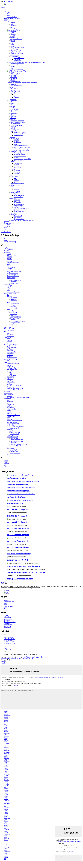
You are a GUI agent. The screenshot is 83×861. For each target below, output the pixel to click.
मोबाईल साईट (44, 657)
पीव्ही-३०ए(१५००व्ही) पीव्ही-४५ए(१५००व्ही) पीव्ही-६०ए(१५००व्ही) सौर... (26, 573)
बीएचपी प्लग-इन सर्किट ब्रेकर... (15, 503)
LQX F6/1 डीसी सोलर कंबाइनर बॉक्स (18, 516)
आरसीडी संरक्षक (14, 658)
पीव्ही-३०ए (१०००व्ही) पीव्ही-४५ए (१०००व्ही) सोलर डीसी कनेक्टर (24, 566)
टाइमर (8, 658)
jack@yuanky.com (8, 1)
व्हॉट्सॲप (3, 663)
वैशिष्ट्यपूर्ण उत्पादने (30, 657)
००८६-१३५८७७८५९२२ (9, 642)
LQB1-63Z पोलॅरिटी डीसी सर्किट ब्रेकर (18, 547)
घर (4, 239)
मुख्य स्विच (30, 658)
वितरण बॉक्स (4, 658)
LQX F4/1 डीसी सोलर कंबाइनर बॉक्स (18, 510)
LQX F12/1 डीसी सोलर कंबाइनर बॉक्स (18, 528)
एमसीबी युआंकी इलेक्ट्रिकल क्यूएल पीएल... (18, 491)
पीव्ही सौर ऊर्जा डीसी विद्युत (10, 241)
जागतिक (24, 657)
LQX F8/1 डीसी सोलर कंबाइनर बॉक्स (18, 522)
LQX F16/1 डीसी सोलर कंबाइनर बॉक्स (18, 541)
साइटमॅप (38, 657)
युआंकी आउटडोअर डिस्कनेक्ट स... (16, 497)
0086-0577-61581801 (9, 639)
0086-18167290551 (9, 640)
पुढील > (6, 582)
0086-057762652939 (9, 643)
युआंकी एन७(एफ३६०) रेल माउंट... (16, 478)
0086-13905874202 (9, 637)
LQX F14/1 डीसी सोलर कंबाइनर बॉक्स (18, 535)
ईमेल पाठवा (3, 661)
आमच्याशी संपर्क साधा (6, 232)
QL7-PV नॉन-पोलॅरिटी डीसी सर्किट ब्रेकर (18, 554)
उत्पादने (5, 240)
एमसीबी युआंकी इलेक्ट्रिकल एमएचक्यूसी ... (18, 484)
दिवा (20, 658)
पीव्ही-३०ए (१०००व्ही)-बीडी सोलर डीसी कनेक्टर (20, 579)
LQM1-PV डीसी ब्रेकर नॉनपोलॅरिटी (17, 560)
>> (8, 582)
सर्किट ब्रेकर (25, 658)
